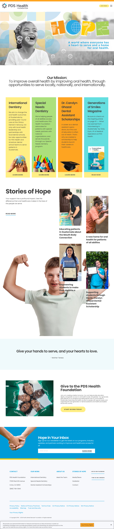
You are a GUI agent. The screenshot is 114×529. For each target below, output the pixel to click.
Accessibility (14, 508)
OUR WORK (35, 471)
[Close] (111, 525)
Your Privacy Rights (16, 513)
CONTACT (13, 471)
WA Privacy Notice (87, 506)
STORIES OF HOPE (79, 471)
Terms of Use (46, 506)
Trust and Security (34, 508)
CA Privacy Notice (58, 506)
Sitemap (23, 508)
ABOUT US (61, 471)
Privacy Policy (14, 506)
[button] (111, 6)
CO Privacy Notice (73, 506)
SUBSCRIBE (87, 451)
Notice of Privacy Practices (30, 506)
